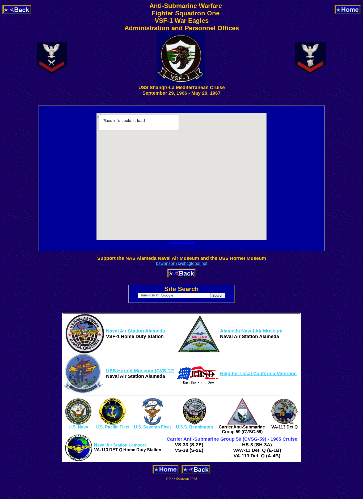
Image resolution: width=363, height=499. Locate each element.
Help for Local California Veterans (258, 373)
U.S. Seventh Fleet (152, 427)
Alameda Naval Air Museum (251, 331)
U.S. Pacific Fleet (112, 427)
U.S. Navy (78, 427)
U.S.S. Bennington (194, 427)
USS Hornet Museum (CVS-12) (140, 370)
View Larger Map (181, 242)
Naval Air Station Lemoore (120, 445)
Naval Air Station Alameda (135, 331)
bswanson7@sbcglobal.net (181, 263)
